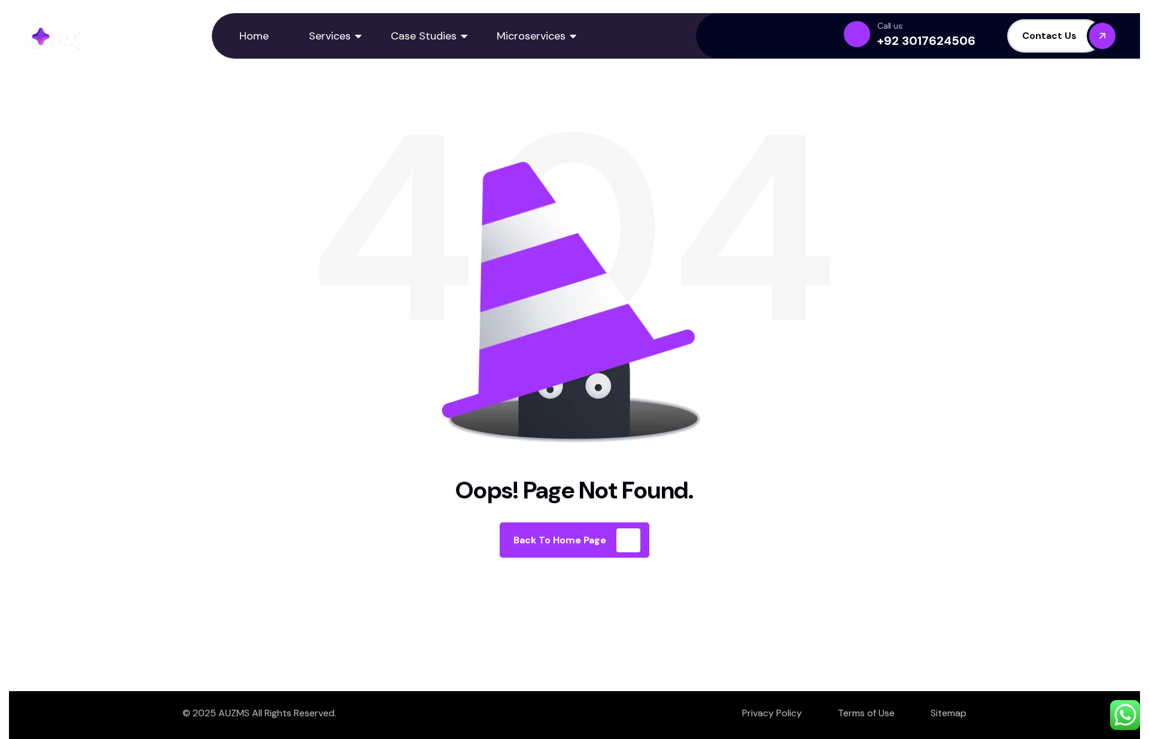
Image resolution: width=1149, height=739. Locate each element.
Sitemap (948, 713)
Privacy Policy (772, 713)
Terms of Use (866, 713)
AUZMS (234, 713)
